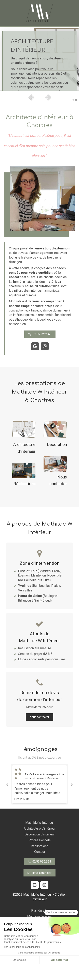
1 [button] (73, 100)
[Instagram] (45, 346)
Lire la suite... (22, 799)
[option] (39, 58)
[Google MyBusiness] (35, 346)
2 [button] (76, 100)
